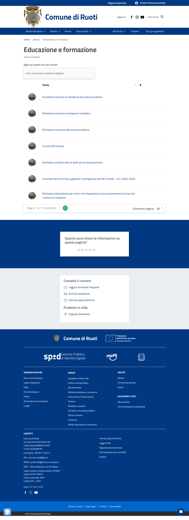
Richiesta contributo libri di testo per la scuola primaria (72, 162)
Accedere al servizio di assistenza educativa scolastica (72, 97)
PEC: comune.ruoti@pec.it (36, 457)
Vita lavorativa (74, 387)
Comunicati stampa (127, 382)
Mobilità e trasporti (76, 406)
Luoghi (27, 405)
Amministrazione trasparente (131, 406)
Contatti (28, 433)
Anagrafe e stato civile (78, 378)
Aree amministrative (33, 378)
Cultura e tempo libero (78, 383)
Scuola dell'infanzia (53, 146)
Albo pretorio (124, 402)
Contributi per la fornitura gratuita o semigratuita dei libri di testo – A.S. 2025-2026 (88, 179)
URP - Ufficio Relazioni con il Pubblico (41, 466)
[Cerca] (162, 17)
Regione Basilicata (117, 3)
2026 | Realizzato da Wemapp (37, 513)
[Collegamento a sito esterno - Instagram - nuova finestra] (137, 17)
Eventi (120, 387)
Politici (27, 396)
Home (27, 39)
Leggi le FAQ (105, 443)
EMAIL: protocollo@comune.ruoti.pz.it (41, 462)
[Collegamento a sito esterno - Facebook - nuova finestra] (131, 17)
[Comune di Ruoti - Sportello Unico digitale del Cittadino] (33, 17)
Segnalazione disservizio (110, 447)
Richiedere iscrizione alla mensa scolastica (65, 130)
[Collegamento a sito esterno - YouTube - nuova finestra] (142, 17)
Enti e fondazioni (31, 392)
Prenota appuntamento (110, 438)
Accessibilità (115, 506)
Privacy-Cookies (75, 506)
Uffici (26, 387)
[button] (150, 3)
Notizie (121, 378)
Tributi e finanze (75, 415)
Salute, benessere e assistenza (82, 424)
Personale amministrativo (36, 401)
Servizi (36, 39)
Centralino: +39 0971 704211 (37, 453)
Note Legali (91, 506)
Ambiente (72, 420)
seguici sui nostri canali (33, 486)
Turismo (71, 401)
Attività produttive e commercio (82, 392)
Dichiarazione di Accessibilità (112, 452)
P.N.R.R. (102, 457)
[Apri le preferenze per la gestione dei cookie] (7, 512)
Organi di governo (32, 382)
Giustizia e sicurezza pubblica (81, 410)
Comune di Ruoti (71, 17)
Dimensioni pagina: (143, 209)
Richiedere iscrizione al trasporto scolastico (66, 113)
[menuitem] (116, 31)
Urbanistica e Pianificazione (81, 396)
